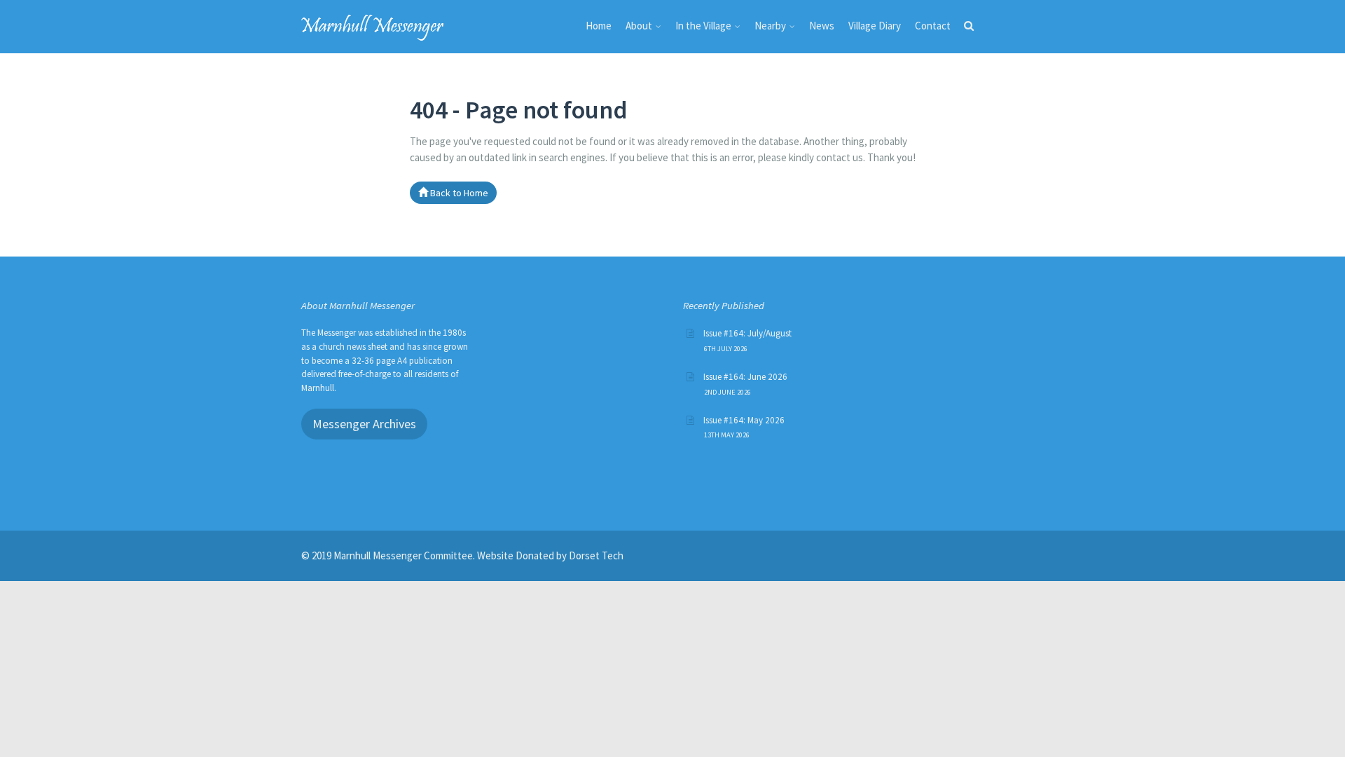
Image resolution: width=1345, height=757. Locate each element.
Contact (933, 25)
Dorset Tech (596, 555)
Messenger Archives (364, 424)
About (639, 25)
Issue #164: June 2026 (745, 377)
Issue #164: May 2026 (744, 420)
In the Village (703, 25)
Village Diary (874, 25)
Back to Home (458, 192)
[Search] (969, 29)
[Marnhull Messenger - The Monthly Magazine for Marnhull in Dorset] (372, 25)
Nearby (770, 25)
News (821, 25)
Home (599, 25)
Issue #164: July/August (747, 333)
